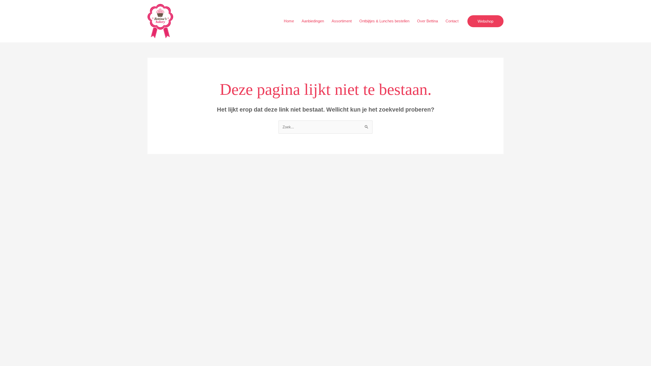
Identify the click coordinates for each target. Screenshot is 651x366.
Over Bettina (427, 21)
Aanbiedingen (313, 21)
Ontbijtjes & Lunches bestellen (384, 21)
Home (289, 21)
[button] (485, 21)
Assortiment (342, 21)
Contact (452, 21)
